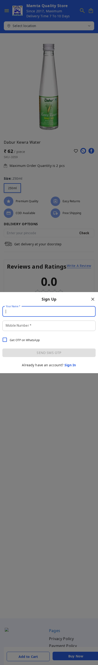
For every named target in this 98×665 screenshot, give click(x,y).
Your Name (13, 306)
